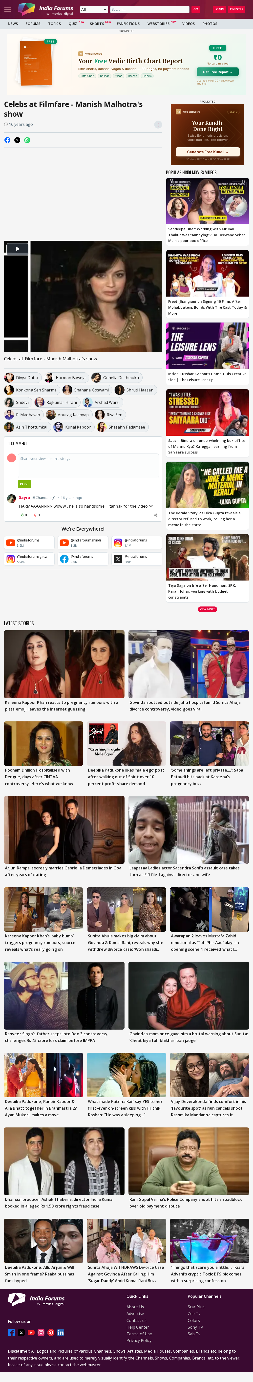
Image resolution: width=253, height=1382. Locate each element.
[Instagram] (41, 1332)
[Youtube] (31, 1332)
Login (219, 9)
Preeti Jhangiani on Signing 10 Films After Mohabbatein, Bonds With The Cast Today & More (207, 307)
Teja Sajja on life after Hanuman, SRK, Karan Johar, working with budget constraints (202, 591)
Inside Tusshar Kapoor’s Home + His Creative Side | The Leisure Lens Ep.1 (207, 376)
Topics (54, 23)
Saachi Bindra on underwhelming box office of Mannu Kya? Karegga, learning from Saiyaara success (206, 446)
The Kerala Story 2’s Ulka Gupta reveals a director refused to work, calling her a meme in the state (204, 519)
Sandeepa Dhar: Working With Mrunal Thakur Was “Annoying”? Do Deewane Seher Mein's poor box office (206, 235)
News (13, 23)
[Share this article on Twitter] (17, 140)
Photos (210, 23)
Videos (188, 23)
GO (195, 9)
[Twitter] (21, 1332)
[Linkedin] (60, 1332)
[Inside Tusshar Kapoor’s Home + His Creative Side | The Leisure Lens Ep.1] (207, 346)
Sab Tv (194, 1334)
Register (236, 9)
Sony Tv (195, 1327)
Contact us (136, 1320)
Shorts (97, 23)
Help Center (137, 1327)
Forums (33, 23)
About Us (135, 1307)
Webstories (158, 23)
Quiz (73, 23)
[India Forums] (45, 9)
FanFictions (128, 23)
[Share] (156, 515)
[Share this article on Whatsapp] (27, 140)
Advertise (135, 1313)
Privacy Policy (138, 1340)
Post (24, 484)
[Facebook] (11, 1332)
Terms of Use (139, 1334)
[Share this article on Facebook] (7, 140)
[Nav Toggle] (7, 9)
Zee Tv (194, 1313)
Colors (194, 1320)
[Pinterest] (50, 1332)
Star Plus (196, 1307)
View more (207, 609)
